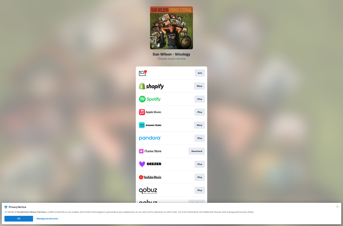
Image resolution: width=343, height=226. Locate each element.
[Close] (337, 206)
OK (18, 218)
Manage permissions (47, 218)
